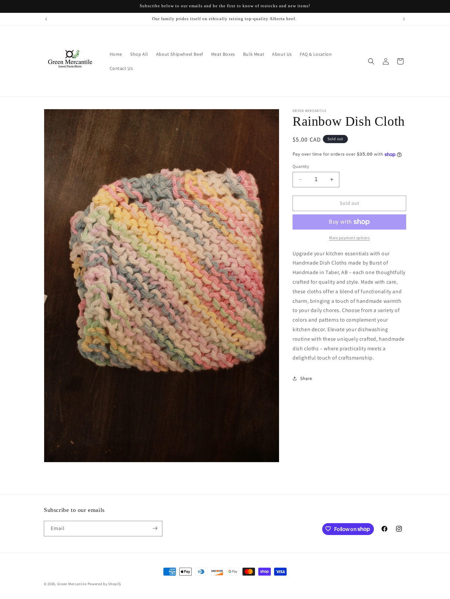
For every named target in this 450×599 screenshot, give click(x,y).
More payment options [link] (349, 237)
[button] (371, 61)
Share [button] (306, 378)
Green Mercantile (72, 584)
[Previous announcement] (46, 19)
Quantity (301, 166)
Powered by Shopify (105, 584)
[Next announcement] (404, 19)
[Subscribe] (155, 528)
